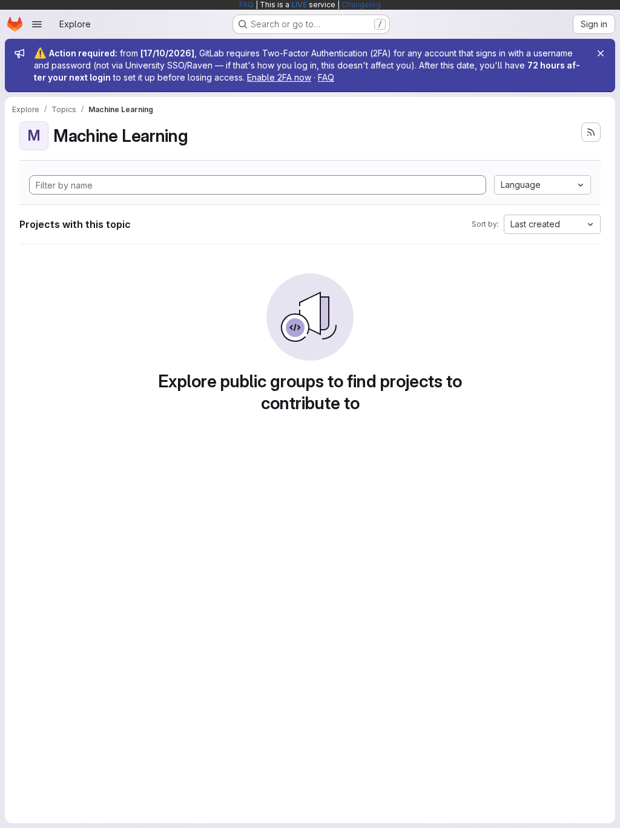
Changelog (361, 4)
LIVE (299, 4)
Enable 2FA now (279, 77)
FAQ (246, 4)
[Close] (600, 53)
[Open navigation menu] (37, 24)
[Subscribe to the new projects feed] (591, 132)
